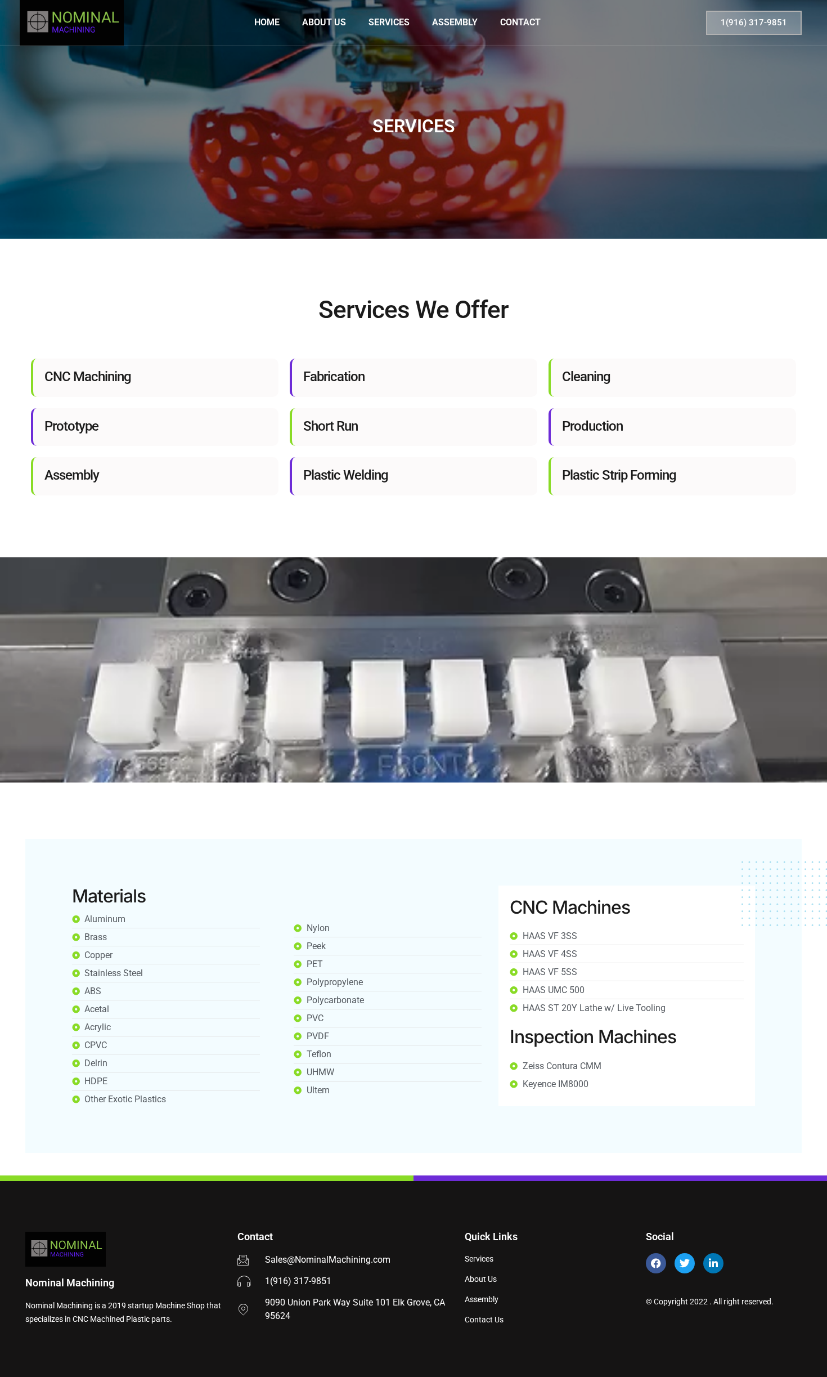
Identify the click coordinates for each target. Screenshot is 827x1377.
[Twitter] (685, 1263)
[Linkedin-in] (713, 1263)
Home (267, 22)
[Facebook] (656, 1263)
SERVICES (389, 22)
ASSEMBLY (455, 22)
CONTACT (520, 22)
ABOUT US (324, 22)
